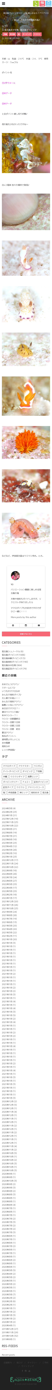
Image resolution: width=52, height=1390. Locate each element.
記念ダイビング (41, 782)
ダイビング (27, 771)
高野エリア (33, 776)
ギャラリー (32, 1362)
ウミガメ (38, 766)
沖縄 (5, 776)
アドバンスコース (36, 787)
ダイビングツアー (11, 782)
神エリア (24, 792)
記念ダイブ (8, 787)
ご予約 (45, 1362)
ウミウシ (20, 787)
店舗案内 (8, 1362)
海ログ (17, 20)
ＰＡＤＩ (26, 782)
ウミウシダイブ (17, 776)
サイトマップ (27, 1366)
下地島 (39, 771)
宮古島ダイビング (28, 30)
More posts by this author (23, 617)
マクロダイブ (9, 766)
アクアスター (24, 766)
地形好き (35, 792)
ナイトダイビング (11, 771)
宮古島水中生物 (11, 30)
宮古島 (45, 792)
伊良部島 (12, 792)
